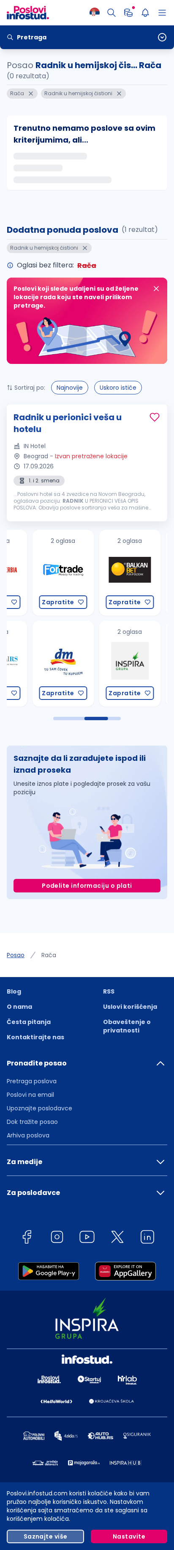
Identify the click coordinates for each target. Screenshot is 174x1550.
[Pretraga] (111, 12)
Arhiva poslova (28, 1135)
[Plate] (128, 12)
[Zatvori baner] (156, 288)
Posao (15, 955)
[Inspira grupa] (102, 664)
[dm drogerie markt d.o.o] (36, 664)
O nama (19, 1006)
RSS (108, 991)
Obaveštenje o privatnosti (127, 1026)
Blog (14, 991)
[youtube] (87, 1238)
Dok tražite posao (32, 1122)
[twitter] (117, 1238)
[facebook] (26, 1238)
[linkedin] (147, 1238)
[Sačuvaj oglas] (154, 417)
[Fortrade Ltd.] (36, 573)
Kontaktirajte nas (35, 1037)
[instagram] (57, 1238)
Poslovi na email (30, 1094)
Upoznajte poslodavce (39, 1108)
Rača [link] (48, 955)
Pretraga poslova (32, 1081)
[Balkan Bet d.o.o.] (102, 573)
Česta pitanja (29, 1022)
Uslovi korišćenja (130, 1006)
